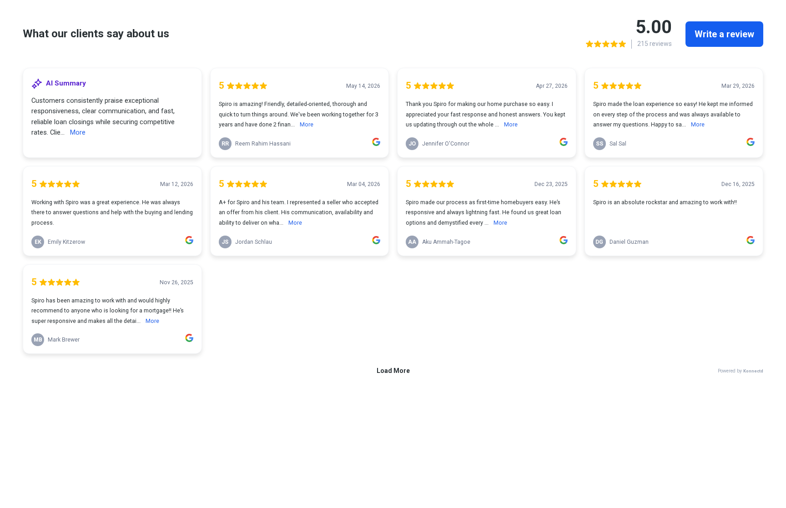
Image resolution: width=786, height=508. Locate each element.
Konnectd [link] (753, 370)
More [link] (78, 132)
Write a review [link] (724, 34)
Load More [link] (393, 370)
